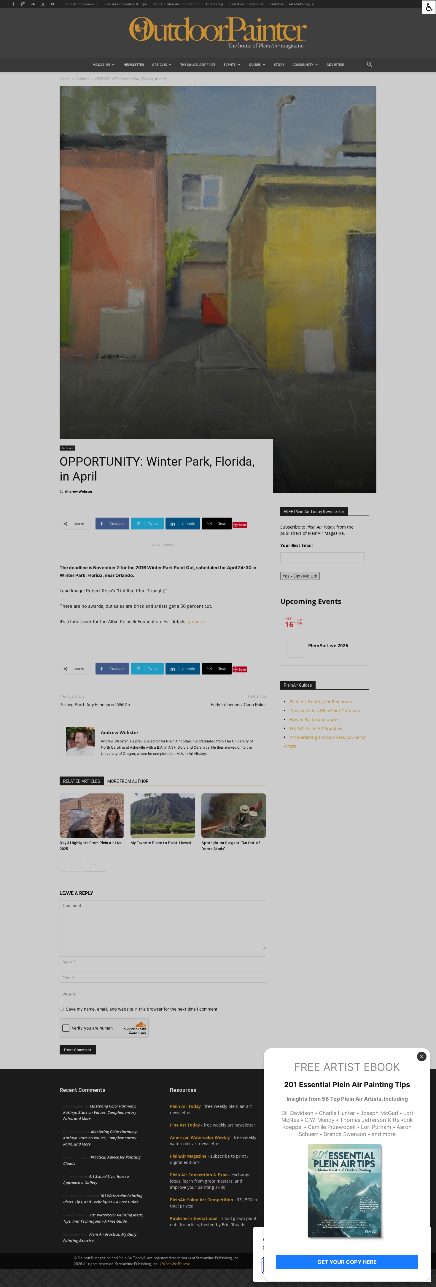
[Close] (422, 1056)
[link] (429, 7)
